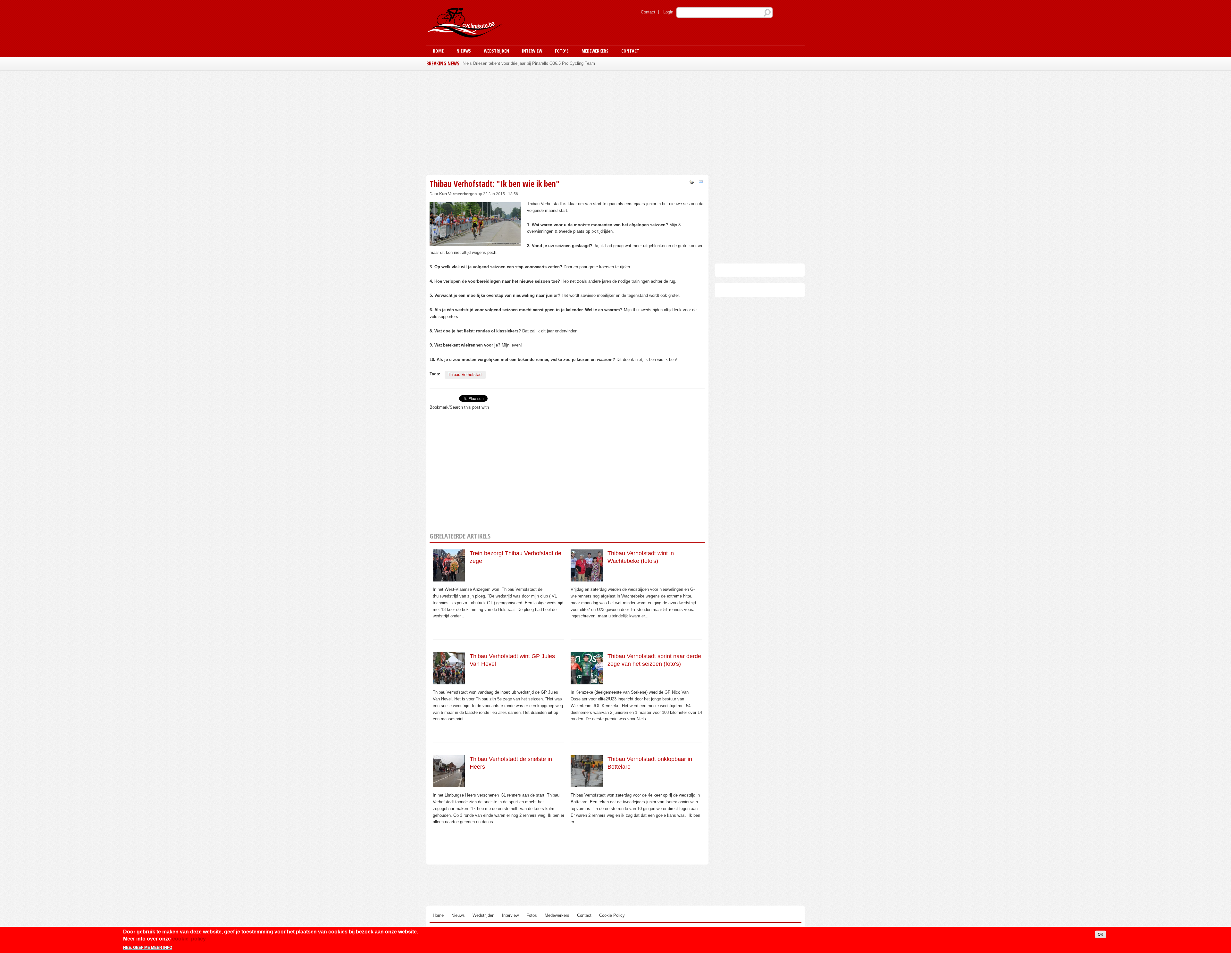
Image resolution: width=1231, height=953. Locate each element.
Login (668, 12)
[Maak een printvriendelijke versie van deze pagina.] (691, 181)
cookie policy (189, 938)
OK (1100, 934)
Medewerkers (595, 51)
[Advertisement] (567, 122)
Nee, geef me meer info (147, 947)
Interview (532, 51)
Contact (648, 12)
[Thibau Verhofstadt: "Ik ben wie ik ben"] (475, 242)
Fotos (531, 915)
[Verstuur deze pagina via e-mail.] (701, 181)
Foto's (562, 51)
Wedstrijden (496, 51)
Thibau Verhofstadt (465, 374)
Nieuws (463, 51)
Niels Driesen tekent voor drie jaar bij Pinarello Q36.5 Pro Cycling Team (529, 63)
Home (438, 51)
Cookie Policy (612, 915)
